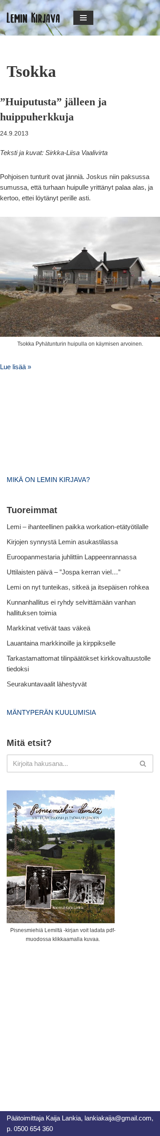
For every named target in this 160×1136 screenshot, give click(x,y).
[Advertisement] (73, 1016)
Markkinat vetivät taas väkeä (48, 628)
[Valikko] (83, 18)
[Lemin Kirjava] (33, 18)
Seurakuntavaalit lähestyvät (47, 684)
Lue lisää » (15, 367)
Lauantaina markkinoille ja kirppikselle (61, 643)
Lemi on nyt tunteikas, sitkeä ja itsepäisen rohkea (78, 587)
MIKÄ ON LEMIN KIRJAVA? (48, 479)
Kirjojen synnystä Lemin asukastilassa (62, 542)
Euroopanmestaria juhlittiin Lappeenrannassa (72, 557)
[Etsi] (143, 763)
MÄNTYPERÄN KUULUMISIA (51, 712)
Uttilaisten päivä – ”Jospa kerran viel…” (64, 572)
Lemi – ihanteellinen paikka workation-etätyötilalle (77, 526)
